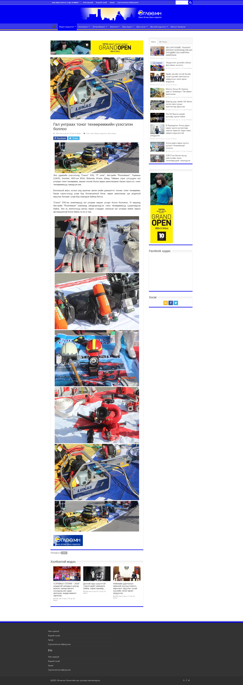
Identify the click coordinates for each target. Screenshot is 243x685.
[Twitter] (173, 2)
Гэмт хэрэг (90, 133)
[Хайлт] (190, 2)
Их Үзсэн (163, 42)
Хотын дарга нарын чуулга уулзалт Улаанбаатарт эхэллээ (177, 145)
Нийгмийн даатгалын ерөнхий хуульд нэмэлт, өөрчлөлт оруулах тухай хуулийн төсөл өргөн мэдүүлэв (125, 588)
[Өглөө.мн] (121, 13)
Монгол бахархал (178, 27)
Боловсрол (83, 27)
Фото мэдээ (112, 133)
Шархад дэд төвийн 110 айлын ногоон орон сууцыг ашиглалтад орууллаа (179, 104)
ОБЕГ (64, 553)
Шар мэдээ (127, 27)
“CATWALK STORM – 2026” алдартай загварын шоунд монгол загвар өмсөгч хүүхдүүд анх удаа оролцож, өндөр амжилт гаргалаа (66, 589)
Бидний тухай (101, 3)
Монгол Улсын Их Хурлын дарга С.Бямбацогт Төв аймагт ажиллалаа (179, 91)
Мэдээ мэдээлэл (66, 27)
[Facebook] (171, 2)
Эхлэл (54, 26)
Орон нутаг (141, 27)
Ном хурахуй (88, 3)
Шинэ (153, 42)
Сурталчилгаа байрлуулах (127, 3)
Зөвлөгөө (114, 27)
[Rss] (168, 2)
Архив (112, 3)
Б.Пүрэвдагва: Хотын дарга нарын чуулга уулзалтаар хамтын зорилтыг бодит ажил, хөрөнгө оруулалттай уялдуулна (170, 130)
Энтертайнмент (98, 27)
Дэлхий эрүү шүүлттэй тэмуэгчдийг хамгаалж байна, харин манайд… (94, 586)
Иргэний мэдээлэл (158, 27)
